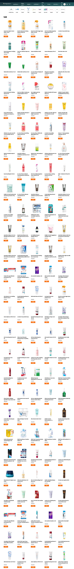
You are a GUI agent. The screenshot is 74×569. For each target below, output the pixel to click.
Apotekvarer (15, 4)
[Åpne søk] (64, 4)
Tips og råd (62, 4)
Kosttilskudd (36, 4)
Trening (48, 4)
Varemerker (55, 4)
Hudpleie (28, 4)
